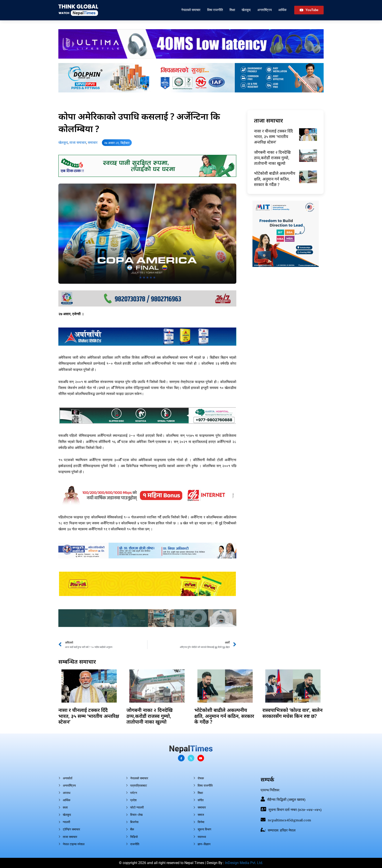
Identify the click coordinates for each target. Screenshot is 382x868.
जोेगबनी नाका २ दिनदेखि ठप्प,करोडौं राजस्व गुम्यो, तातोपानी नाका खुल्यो (272, 157)
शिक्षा (232, 10)
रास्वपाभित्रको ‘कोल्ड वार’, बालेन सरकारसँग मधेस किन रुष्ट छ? (292, 713)
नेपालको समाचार (191, 10)
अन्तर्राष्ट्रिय (264, 10)
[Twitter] (191, 758)
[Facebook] (181, 758)
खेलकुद (246, 10)
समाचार (92, 142)
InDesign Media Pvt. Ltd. (244, 863)
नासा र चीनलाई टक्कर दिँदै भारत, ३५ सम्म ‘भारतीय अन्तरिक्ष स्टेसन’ (273, 136)
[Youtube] (200, 758)
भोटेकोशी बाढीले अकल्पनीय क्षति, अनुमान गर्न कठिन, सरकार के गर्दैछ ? (274, 179)
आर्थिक (282, 10)
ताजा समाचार (77, 142)
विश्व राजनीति (215, 10)
